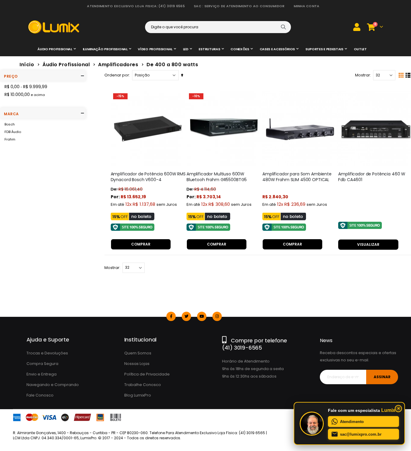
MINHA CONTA (307, 6)
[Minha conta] (357, 27)
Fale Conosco (40, 395)
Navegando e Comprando (52, 385)
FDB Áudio (13, 131)
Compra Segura (42, 363)
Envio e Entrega (41, 374)
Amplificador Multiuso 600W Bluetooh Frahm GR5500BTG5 (217, 177)
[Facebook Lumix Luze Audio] (171, 316)
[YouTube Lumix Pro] (201, 316)
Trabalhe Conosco (142, 385)
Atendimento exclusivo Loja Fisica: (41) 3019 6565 (135, 6)
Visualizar (368, 244)
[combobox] (218, 27)
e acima (25, 94)
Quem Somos (137, 353)
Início (27, 64)
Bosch (10, 124)
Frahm (10, 139)
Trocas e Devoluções (47, 353)
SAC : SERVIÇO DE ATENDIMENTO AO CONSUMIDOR (239, 6)
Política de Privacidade (147, 374)
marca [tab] (11, 113)
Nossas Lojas (137, 363)
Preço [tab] (11, 76)
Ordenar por (116, 75)
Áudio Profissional (66, 64)
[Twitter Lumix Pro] (186, 316)
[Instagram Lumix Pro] (217, 316)
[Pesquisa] (283, 27)
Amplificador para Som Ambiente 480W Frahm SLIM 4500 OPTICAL (297, 177)
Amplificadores (118, 64)
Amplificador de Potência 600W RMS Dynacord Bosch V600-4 (148, 177)
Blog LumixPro (137, 395)
